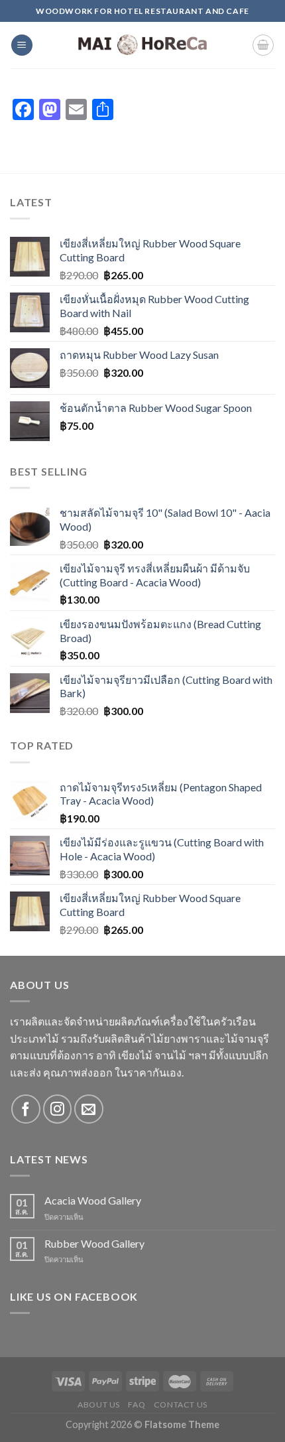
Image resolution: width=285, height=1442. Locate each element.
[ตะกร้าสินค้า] (263, 45)
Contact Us (180, 1404)
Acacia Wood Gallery (92, 1200)
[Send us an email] (88, 1108)
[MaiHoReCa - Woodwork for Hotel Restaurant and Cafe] (142, 45)
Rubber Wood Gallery (94, 1243)
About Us (99, 1404)
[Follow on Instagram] (57, 1108)
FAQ (136, 1404)
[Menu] (21, 45)
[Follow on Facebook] (25, 1108)
